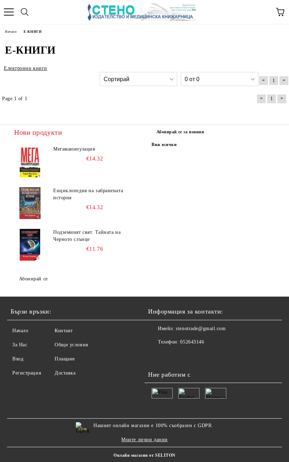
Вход (17, 358)
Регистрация (26, 373)
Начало (20, 330)
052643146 (192, 342)
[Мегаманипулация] (30, 161)
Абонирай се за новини (180, 131)
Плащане (65, 358)
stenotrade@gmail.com (201, 328)
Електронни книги (25, 68)
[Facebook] (157, 356)
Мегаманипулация (74, 149)
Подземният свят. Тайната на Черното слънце (87, 236)
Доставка (65, 373)
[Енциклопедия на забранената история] (30, 203)
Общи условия (71, 344)
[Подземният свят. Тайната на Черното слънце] (30, 245)
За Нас (19, 344)
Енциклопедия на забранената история (88, 194)
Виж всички (164, 144)
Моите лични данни (144, 439)
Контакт (64, 330)
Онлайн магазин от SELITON (144, 455)
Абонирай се (33, 278)
